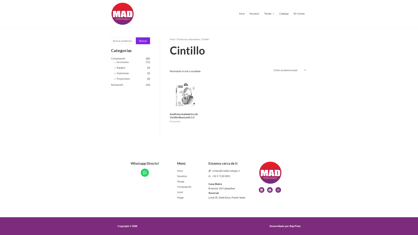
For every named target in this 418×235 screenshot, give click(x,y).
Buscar (143, 40)
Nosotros (254, 13)
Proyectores (123, 78)
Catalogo (284, 13)
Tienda (267, 13)
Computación (118, 58)
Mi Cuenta (299, 13)
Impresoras (123, 73)
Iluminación (117, 84)
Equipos (121, 67)
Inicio (242, 13)
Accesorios (123, 62)
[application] (272, 13)
